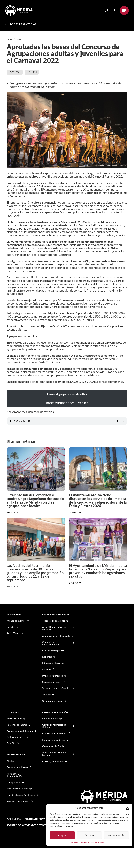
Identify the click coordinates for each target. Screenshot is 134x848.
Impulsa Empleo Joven (53, 740)
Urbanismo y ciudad (52, 701)
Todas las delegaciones (53, 621)
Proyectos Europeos (52, 675)
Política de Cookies (79, 842)
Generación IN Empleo (53, 746)
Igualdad (46, 669)
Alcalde (10, 761)
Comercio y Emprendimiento (50, 643)
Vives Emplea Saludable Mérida (54, 753)
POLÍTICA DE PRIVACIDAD (38, 819)
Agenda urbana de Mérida (20, 731)
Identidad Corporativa (18, 801)
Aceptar (62, 835)
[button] (127, 807)
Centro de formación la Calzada (54, 726)
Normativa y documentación (14, 774)
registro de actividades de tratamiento (31, 825)
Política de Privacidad (97, 842)
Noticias (17, 39)
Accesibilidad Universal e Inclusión (55, 628)
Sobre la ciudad (14, 718)
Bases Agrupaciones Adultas (67, 394)
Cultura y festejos (15, 737)
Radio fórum (13, 633)
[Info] (106, 10)
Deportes (47, 657)
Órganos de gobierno (17, 767)
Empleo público (50, 718)
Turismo (46, 694)
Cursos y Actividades (53, 761)
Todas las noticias (23, 24)
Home (9, 39)
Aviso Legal (14, 819)
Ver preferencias (116, 835)
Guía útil (11, 743)
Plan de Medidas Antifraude (21, 795)
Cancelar (89, 835)
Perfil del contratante (17, 788)
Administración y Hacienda (56, 636)
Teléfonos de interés (17, 725)
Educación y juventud (53, 663)
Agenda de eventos (16, 621)
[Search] (114, 10)
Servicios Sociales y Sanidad (56, 688)
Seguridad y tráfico (51, 682)
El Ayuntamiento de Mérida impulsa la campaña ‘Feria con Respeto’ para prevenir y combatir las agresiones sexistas (98, 570)
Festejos (31, 72)
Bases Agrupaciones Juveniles (67, 403)
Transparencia (14, 782)
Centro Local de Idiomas (54, 733)
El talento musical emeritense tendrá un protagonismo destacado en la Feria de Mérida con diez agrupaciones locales (35, 500)
